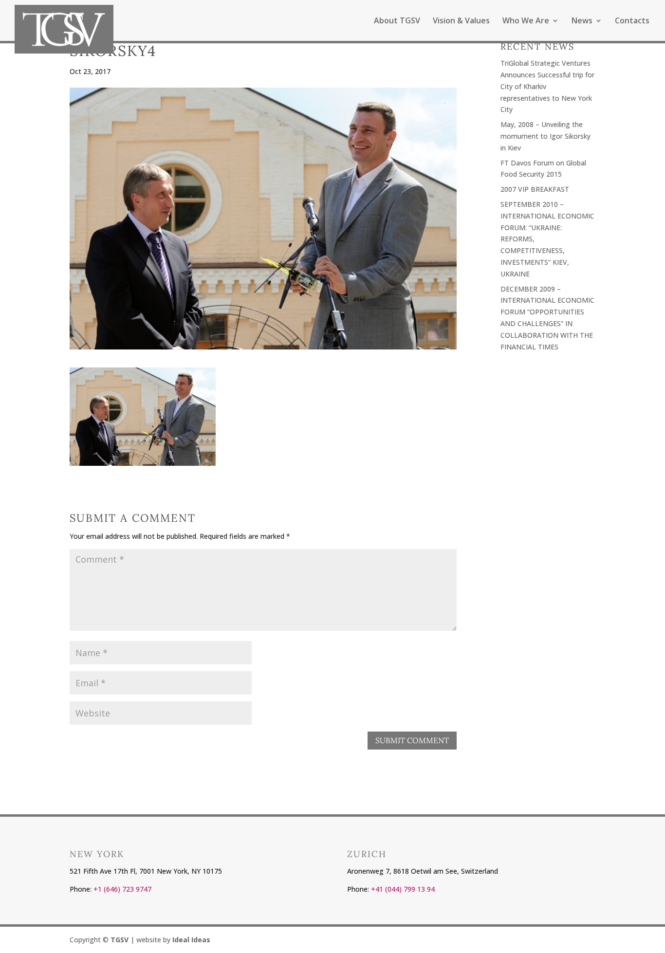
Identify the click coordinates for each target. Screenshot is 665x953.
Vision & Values (461, 21)
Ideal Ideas (191, 939)
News (582, 21)
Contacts (632, 21)
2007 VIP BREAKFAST (534, 189)
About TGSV (397, 21)
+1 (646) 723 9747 (122, 889)
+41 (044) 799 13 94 (403, 889)
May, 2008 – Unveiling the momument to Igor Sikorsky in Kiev (545, 136)
